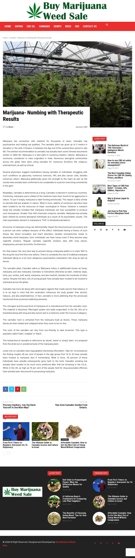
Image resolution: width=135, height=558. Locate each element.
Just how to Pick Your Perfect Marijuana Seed (118, 212)
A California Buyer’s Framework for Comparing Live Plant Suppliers (74, 498)
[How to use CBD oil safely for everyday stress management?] (99, 164)
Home (5, 38)
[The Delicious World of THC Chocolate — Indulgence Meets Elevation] (99, 149)
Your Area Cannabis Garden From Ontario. (71, 406)
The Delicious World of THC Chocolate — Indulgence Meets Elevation (118, 149)
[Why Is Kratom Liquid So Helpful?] (99, 202)
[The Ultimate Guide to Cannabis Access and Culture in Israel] (45, 431)
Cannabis (12, 38)
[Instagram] (100, 229)
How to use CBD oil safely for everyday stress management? (119, 162)
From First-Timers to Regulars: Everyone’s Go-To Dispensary (15, 444)
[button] (107, 25)
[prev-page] (4, 453)
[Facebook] (5, 389)
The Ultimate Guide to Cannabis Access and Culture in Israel (45, 444)
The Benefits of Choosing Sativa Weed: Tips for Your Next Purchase (74, 515)
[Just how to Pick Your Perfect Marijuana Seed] (99, 214)
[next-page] (8, 453)
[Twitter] (11, 389)
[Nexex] (4, 127)
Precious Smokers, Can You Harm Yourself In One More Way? (19, 406)
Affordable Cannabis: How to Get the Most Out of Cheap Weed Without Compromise (74, 444)
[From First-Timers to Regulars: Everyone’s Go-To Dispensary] (16, 431)
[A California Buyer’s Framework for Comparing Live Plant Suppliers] (54, 501)
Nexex (10, 127)
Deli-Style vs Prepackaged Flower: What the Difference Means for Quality (74, 483)
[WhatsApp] (23, 389)
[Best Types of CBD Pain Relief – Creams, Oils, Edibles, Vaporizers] (99, 189)
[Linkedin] (106, 229)
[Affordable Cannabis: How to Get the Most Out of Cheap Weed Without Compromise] (74, 431)
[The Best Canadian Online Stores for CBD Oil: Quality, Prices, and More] (99, 176)
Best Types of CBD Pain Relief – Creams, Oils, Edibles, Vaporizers (118, 188)
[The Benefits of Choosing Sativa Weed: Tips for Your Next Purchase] (54, 518)
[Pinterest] (17, 389)
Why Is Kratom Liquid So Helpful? (118, 199)
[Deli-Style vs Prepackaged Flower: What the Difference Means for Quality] (54, 485)
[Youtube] (124, 229)
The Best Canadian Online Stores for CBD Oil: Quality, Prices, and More (120, 175)
